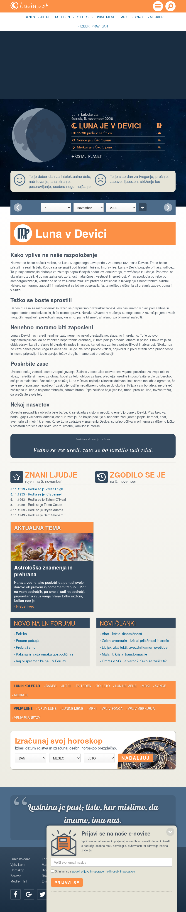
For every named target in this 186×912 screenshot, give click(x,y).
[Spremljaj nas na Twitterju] (42, 894)
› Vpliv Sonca (111, 708)
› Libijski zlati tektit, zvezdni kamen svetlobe (134, 647)
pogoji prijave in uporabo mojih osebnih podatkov (103, 871)
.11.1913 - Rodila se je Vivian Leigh (36, 489)
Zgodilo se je (138, 475)
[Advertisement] (93, 64)
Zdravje (15, 875)
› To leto (80, 17)
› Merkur (156, 17)
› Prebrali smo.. (25, 647)
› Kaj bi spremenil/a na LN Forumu (40, 660)
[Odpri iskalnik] (170, 6)
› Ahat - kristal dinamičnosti (121, 633)
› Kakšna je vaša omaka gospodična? (43, 654)
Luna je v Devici (116, 125)
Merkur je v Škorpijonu (117, 146)
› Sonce (138, 17)
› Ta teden (61, 17)
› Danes (28, 17)
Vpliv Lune (17, 864)
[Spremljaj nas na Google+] (29, 894)
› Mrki (123, 17)
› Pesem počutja (26, 640)
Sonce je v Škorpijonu (116, 139)
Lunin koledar (20, 859)
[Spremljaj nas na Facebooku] (15, 894)
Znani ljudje (51, 475)
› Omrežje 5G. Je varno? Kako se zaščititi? (133, 660)
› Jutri (43, 17)
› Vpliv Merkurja (140, 708)
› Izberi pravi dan (93, 26)
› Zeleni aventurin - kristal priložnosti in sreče (134, 640)
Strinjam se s (95, 871)
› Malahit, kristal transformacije (123, 654)
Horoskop (17, 870)
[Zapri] (170, 832)
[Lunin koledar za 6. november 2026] (168, 207)
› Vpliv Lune (46, 708)
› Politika (20, 633)
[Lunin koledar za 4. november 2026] (18, 207)
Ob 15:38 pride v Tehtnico (116, 132)
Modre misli (18, 881)
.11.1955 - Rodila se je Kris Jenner (36, 494)
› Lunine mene (103, 17)
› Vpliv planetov (26, 717)
